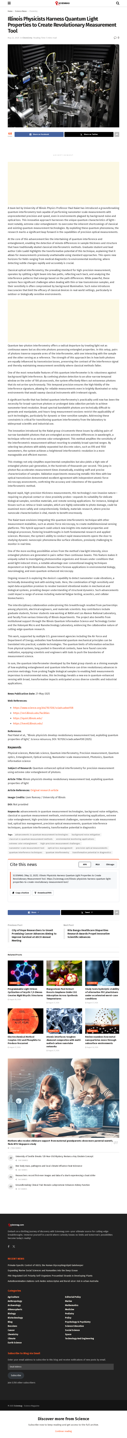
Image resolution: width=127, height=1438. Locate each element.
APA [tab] (85, 864)
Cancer (11, 1330)
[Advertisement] (63, 147)
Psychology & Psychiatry (77, 1322)
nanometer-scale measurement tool (26, 848)
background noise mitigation (86, 835)
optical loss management (60, 848)
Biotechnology (15, 1317)
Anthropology (15, 1301)
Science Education (74, 1326)
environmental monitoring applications (75, 839)
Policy (68, 1317)
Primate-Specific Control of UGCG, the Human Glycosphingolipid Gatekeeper (45, 1265)
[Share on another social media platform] (116, 134)
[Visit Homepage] (63, 3)
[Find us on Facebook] (8, 1247)
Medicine (69, 1309)
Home (10, 11)
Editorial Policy (73, 1297)
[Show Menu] (9, 3)
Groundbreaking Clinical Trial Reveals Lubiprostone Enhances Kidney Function (52, 1185)
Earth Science (15, 1342)
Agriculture (13, 1297)
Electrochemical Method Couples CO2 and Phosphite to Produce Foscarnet (24, 1040)
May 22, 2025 (13, 38)
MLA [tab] (98, 864)
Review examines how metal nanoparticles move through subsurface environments (100, 1040)
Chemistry (33, 11)
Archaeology (14, 1305)
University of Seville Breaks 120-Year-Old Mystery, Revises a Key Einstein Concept (54, 1156)
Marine (68, 1301)
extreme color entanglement (23, 844)
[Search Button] (117, 3)
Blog (10, 1322)
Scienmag (18, 1406)
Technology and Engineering (79, 1338)
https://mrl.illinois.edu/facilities (31, 713)
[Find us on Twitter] (13, 1247)
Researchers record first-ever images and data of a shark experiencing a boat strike (55, 1175)
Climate (11, 1338)
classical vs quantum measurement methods (31, 839)
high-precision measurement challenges (60, 844)
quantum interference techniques (25, 852)
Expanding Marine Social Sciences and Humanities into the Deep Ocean (43, 1270)
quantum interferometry (57, 852)
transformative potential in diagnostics (92, 852)
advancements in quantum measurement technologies (41, 835)
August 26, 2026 (92, 1047)
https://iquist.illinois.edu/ (27, 718)
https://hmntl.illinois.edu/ (28, 723)
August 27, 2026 (53, 1003)
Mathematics (71, 1305)
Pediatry (69, 1313)
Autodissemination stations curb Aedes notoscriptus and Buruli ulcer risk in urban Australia (53, 1281)
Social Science (72, 1330)
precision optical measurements (91, 848)
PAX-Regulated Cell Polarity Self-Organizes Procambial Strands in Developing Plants (50, 1275)
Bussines (12, 1326)
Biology (12, 1313)
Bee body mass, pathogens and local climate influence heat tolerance (48, 1166)
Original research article (44, 790)
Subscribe (16, 1375)
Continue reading (63, 1431)
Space (68, 1334)
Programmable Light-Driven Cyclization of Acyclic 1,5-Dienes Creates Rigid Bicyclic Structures (25, 992)
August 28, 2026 (15, 1000)
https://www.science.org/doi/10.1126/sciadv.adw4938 (43, 707)
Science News (21, 11)
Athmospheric (15, 1309)
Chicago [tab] (110, 864)
